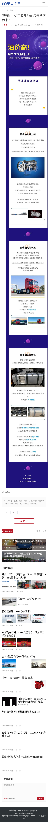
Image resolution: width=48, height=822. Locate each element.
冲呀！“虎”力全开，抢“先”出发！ (18, 677)
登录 (5, 798)
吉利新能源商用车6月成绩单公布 (18, 656)
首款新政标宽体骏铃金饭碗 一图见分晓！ (23, 756)
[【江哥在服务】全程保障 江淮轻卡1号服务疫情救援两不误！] (9, 701)
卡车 (5, 512)
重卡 (43, 25)
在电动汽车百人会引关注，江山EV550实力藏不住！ (24, 734)
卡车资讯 (36, 25)
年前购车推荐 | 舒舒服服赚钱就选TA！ (21, 711)
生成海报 (8, 531)
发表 (40, 798)
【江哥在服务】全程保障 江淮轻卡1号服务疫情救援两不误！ (32, 700)
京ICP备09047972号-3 (11, 815)
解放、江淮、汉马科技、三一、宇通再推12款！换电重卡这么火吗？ (24, 576)
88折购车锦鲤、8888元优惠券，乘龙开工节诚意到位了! (23, 634)
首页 (3, 10)
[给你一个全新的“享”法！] (9, 601)
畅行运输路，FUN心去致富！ (17, 611)
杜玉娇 (4, 25)
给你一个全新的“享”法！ (30, 598)
